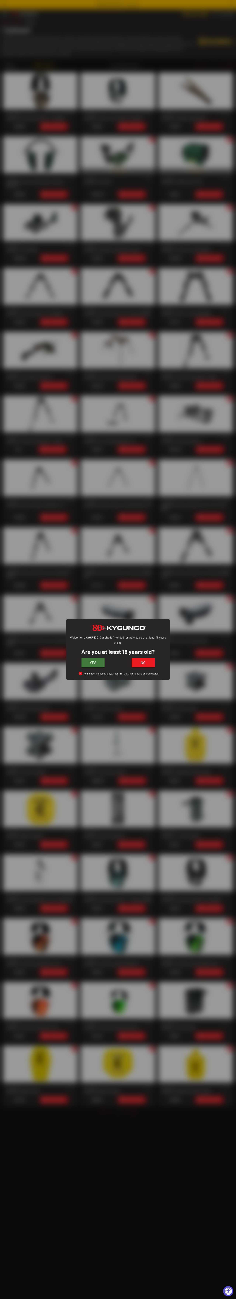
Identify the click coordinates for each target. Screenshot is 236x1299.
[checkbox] (118, 673)
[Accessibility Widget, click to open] (228, 1291)
